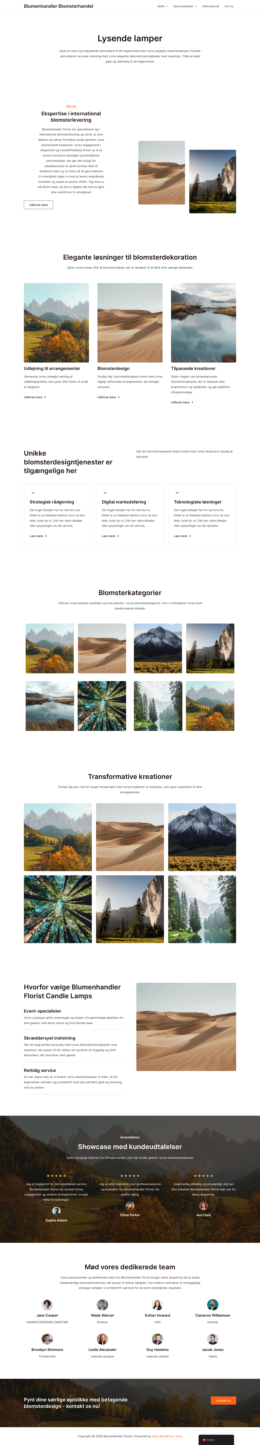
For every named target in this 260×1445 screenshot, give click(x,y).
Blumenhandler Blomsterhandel (58, 6)
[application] (166, 6)
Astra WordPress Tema (167, 1436)
